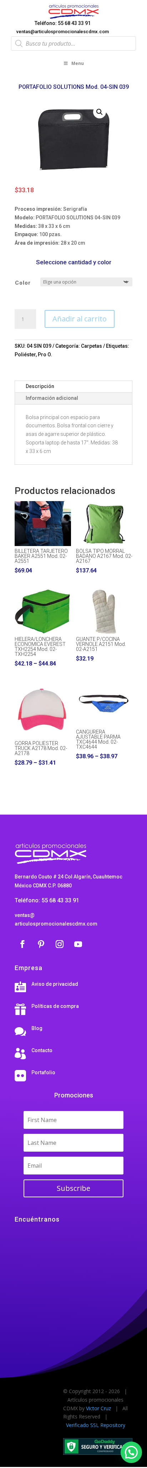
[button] (99, 112)
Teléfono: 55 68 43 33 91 (63, 23)
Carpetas (91, 346)
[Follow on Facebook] (22, 944)
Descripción (40, 386)
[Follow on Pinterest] (41, 944)
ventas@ (25, 915)
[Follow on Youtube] (78, 944)
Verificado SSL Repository (95, 1425)
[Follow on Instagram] (59, 944)
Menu (77, 63)
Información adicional (52, 398)
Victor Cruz (98, 1408)
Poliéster (25, 354)
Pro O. (45, 354)
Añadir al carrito (79, 318)
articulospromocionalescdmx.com (56, 924)
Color (23, 283)
